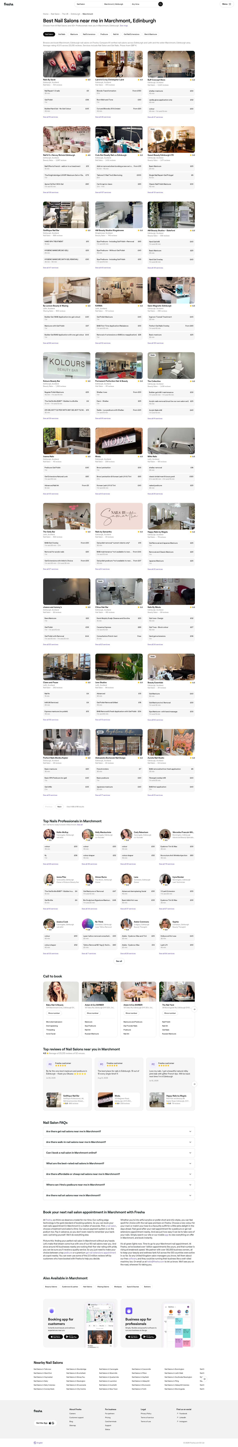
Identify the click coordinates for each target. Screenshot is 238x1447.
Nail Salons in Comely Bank (44, 1389)
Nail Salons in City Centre (76, 1389)
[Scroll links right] (204, 1379)
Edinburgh (75, 14)
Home (45, 14)
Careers (72, 1414)
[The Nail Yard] (177, 1009)
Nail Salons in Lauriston (108, 1381)
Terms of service (147, 1417)
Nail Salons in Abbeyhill (140, 1381)
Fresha (49, 1220)
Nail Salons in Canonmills (141, 1369)
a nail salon (110, 1226)
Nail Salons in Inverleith (108, 1385)
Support (108, 1425)
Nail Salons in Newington (75, 1381)
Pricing (107, 1417)
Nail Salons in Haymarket (43, 1377)
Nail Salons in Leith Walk (174, 1373)
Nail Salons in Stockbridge (76, 1369)
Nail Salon (55, 14)
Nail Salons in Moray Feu (75, 1377)
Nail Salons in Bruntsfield (75, 1373)
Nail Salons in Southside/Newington (178, 1377)
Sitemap (72, 1425)
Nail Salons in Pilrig (172, 1381)
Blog (71, 1421)
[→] (194, 1009)
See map (124, 26)
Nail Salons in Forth (139, 1389)
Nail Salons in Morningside (175, 1389)
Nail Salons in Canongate (108, 1369)
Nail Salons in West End (43, 1373)
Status (107, 1429)
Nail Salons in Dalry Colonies (44, 1385)
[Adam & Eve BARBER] (99, 1009)
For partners (109, 1414)
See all (119, 961)
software (132, 1258)
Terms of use (146, 1421)
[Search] (161, 4)
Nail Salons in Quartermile (109, 1377)
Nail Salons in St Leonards (76, 1385)
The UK (65, 14)
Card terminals (110, 1421)
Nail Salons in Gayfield (140, 1377)
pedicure (68, 1253)
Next (59, 807)
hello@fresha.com (155, 1261)
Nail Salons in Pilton (139, 1373)
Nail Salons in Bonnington (174, 1369)
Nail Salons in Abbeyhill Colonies (177, 1385)
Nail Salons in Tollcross (42, 1369)
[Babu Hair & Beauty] (61, 1009)
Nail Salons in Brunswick (141, 1385)
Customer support (76, 1417)
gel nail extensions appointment (101, 1253)
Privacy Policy (146, 1414)
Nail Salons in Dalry (41, 1381)
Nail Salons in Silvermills (108, 1373)
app (166, 1235)
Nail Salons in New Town (108, 1389)
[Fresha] (8, 4)
